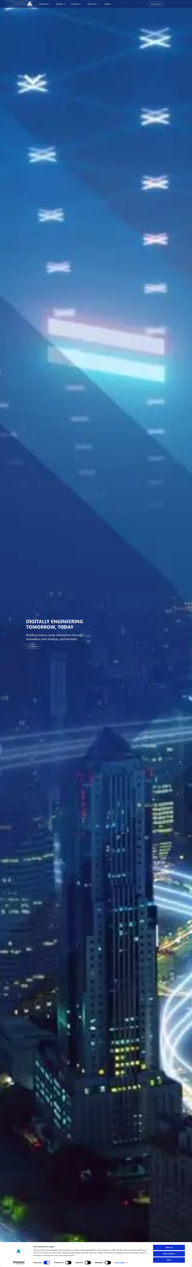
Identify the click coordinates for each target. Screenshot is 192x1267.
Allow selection (169, 1254)
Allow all (169, 1247)
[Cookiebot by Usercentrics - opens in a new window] (19, 1262)
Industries (43, 4)
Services (59, 4)
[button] (2, 633)
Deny (169, 1260)
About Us (92, 4)
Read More (33, 648)
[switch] (68, 1262)
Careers (107, 4)
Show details (120, 1263)
